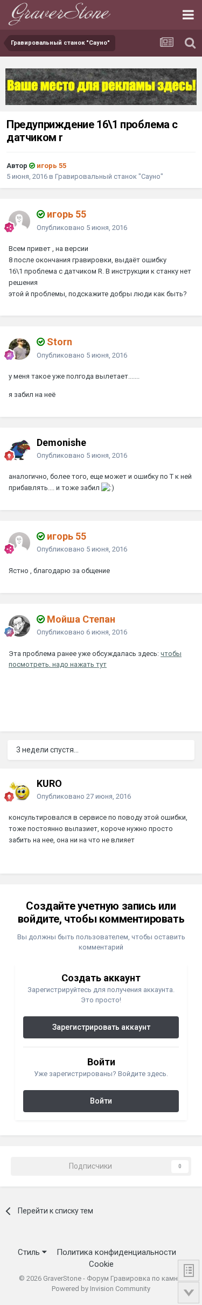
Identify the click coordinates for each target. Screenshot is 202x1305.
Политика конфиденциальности (116, 1252)
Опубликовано (82, 228)
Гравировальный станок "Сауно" (109, 176)
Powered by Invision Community (101, 1289)
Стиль (30, 1252)
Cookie (101, 1264)
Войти (101, 1101)
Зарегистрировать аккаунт (101, 1027)
